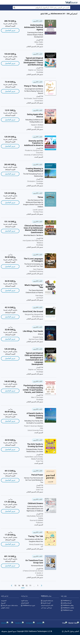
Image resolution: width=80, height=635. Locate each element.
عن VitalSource (67, 600)
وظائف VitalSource (68, 605)
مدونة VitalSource (68, 610)
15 (15, 586)
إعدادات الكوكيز (5, 608)
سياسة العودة (24, 600)
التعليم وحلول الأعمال (71, 631)
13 (23, 586)
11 (30, 586)
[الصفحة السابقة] (41, 586)
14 (19, 586)
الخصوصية (3, 600)
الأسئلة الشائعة (25, 603)
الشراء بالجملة (47, 603)
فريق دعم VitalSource (29, 605)
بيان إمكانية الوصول (48, 600)
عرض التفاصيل (10, 30)
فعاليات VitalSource (68, 608)
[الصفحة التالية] (11, 586)
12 (27, 586)
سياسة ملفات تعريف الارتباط (10, 605)
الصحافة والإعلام (67, 603)
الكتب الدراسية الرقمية (47, 605)
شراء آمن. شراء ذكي (46, 608)
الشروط (3, 603)
